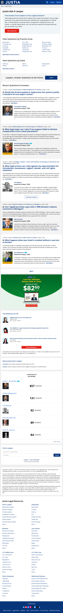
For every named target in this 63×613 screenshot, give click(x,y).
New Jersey (7, 163)
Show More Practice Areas (11, 54)
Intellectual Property (8, 538)
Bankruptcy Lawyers (8, 507)
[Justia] (13, 2)
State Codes (35, 557)
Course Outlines (36, 538)
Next (31, 271)
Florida (4, 65)
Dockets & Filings (7, 569)
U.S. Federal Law (7, 552)
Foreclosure (25, 49)
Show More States (8, 69)
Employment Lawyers (8, 514)
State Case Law (36, 560)
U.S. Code (5, 557)
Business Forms (6, 583)
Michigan (37, 204)
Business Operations (8, 533)
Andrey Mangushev (10, 393)
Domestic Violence (18, 204)
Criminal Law (6, 49)
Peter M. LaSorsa (9, 430)
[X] (37, 607)
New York (25, 65)
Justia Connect (7, 610)
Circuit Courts (6, 564)
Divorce (5, 51)
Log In (52, 2)
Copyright (5, 48)
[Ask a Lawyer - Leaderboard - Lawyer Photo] (6, 386)
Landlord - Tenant (25, 162)
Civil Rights (16, 162)
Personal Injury (46, 42)
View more (56, 441)
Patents (4, 588)
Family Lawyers (6, 519)
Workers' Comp (46, 51)
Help (27, 610)
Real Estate (5, 543)
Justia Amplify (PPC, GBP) (39, 588)
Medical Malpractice (29, 89)
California (5, 64)
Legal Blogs (5, 581)
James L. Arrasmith (9, 381)
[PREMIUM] (8, 148)
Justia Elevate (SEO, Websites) (40, 586)
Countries (5, 593)
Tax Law (44, 48)
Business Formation (8, 531)
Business (5, 528)
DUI (33, 514)
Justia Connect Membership (39, 578)
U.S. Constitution (7, 555)
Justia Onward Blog (37, 591)
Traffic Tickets (46, 49)
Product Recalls (6, 586)
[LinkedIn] (24, 607)
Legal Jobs (5, 578)
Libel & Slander (35, 162)
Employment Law (27, 44)
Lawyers (5, 366)
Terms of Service (34, 610)
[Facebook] (28, 607)
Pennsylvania (46, 64)
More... (4, 524)
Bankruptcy (6, 42)
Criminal (34, 509)
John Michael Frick (9, 418)
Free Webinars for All (10, 314)
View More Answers (31, 197)
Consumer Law (7, 44)
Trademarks (5, 591)
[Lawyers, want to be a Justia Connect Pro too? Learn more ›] (30, 143)
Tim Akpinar (7, 405)
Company (22, 610)
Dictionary (34, 531)
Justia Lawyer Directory (38, 581)
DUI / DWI (25, 42)
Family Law (25, 48)
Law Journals (35, 541)
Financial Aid (35, 536)
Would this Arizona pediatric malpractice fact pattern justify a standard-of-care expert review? (31, 93)
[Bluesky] (35, 607)
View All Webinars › (31, 347)
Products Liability (47, 44)
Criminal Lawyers (7, 512)
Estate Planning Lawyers (9, 517)
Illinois (24, 64)
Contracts (5, 46)
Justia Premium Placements (39, 583)
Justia (2, 6)
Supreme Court (6, 562)
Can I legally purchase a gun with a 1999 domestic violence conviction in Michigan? (30, 208)
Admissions (35, 533)
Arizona (39, 89)
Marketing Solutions (38, 576)
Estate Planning (26, 46)
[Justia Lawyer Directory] (39, 607)
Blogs (33, 543)
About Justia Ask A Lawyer (12, 361)
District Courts (6, 567)
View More (14, 103)
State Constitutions (37, 555)
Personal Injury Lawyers (9, 522)
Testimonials (35, 593)
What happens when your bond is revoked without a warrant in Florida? (31, 241)
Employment (6, 536)
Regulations (5, 560)
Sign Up (59, 2)
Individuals (35, 505)
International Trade (8, 541)
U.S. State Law (36, 552)
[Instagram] (30, 607)
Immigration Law (27, 51)
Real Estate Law (46, 46)
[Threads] (33, 607)
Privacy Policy (44, 610)
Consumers (6, 364)
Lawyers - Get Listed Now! (31, 460)
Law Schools (36, 528)
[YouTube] (26, 607)
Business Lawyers (7, 509)
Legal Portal (15, 610)
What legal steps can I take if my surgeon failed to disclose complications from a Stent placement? (30, 130)
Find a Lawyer (8, 448)
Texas (43, 65)
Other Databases (8, 576)
